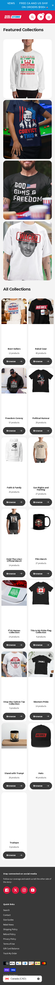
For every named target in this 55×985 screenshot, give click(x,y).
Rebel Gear (41, 349)
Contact (7, 915)
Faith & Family (14, 487)
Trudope (14, 843)
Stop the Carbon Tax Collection (14, 703)
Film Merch (40, 559)
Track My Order (10, 953)
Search (6, 910)
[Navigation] (48, 17)
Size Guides (8, 919)
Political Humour (40, 418)
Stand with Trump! (14, 773)
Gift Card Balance (11, 948)
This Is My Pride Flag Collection (41, 631)
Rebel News (8, 924)
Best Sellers (14, 349)
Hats (40, 773)
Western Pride (41, 702)
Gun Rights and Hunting (41, 488)
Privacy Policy (9, 938)
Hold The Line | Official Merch (14, 560)
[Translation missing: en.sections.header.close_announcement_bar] (52, 5)
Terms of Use (9, 943)
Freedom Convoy (14, 418)
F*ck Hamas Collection (14, 631)
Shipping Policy (10, 929)
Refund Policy (9, 934)
